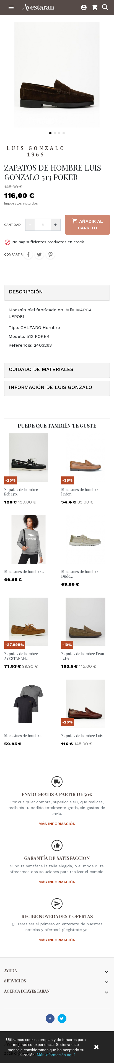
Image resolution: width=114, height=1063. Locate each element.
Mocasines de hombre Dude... (80, 574)
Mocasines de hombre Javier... (80, 492)
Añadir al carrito (87, 224)
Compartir (28, 254)
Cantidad (12, 225)
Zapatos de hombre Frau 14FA (82, 656)
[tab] (57, 293)
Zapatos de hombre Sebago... (21, 492)
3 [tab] (59, 133)
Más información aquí (56, 1055)
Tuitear (39, 254)
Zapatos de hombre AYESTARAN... (21, 656)
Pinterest (50, 254)
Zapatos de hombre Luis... (83, 735)
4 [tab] (64, 133)
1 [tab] (50, 133)
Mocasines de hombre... (24, 571)
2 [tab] (55, 133)
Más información (57, 823)
